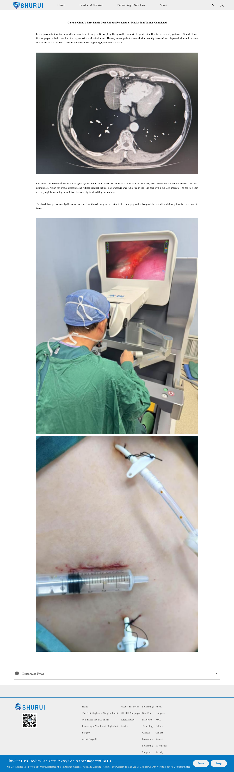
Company (160, 713)
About (163, 5)
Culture (159, 726)
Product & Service (91, 5)
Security (160, 752)
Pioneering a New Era (131, 5)
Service (124, 726)
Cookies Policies (182, 766)
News (158, 719)
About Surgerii (89, 739)
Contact (159, 732)
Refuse (201, 763)
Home (61, 5)
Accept (218, 763)
